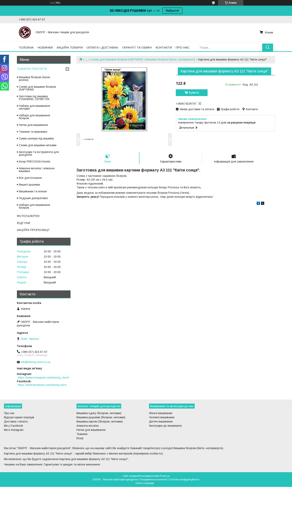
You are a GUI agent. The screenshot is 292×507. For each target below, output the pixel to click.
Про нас (9, 413)
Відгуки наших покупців (19, 417)
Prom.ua (164, 476)
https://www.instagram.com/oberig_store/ (43, 377)
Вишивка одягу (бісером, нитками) (98, 413)
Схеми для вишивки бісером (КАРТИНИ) (116, 59)
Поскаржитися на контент (153, 479)
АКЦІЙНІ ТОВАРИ (70, 47)
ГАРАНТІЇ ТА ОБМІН (137, 47)
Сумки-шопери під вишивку (36, 138)
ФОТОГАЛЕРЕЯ (28, 216)
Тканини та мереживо (33, 131)
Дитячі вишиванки (161, 421)
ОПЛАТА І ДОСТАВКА (102, 47)
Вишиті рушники (29, 184)
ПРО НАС (183, 47)
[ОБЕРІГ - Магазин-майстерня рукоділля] (25, 32)
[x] (262, 203)
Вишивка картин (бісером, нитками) (99, 421)
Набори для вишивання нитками (34, 107)
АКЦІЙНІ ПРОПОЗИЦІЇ (33, 230)
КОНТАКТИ (164, 47)
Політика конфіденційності (184, 479)
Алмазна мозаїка (87, 425)
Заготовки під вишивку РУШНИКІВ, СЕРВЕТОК (34, 98)
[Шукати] (267, 47)
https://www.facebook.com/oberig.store (42, 384)
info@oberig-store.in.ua (35, 362)
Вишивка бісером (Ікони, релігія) (34, 79)
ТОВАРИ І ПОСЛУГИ (32, 68)
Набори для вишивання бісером (34, 117)
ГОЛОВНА (26, 47)
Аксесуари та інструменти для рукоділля (39, 153)
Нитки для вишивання (33, 125)
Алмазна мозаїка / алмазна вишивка (36, 170)
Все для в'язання (30, 177)
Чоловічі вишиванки (161, 417)
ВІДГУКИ (23, 223)
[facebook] (258, 203)
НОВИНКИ (45, 47)
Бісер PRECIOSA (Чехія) (34, 161)
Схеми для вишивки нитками (37, 145)
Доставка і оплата (16, 421)
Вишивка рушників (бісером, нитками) (100, 417)
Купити (194, 92)
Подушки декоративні (33, 198)
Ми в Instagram (13, 429)
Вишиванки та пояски (33, 191)
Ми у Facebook (13, 425)
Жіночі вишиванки (160, 413)
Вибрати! (172, 10)
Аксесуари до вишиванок (165, 425)
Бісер (79, 438)
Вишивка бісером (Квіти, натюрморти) (170, 59)
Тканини (81, 434)
